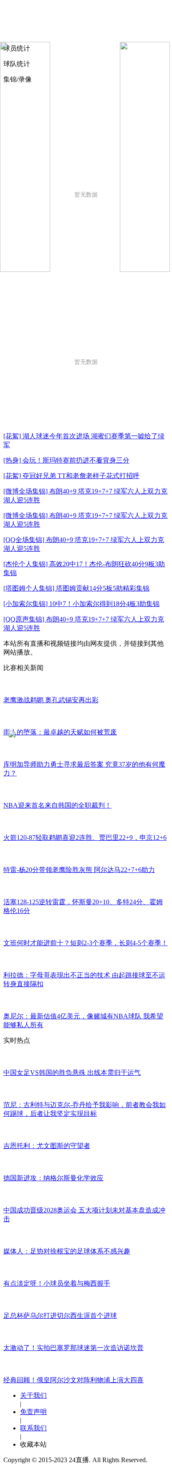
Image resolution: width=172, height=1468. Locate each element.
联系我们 (33, 1428)
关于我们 (33, 1395)
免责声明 (33, 1411)
